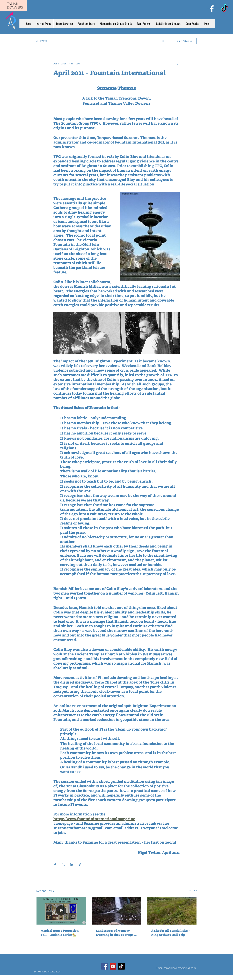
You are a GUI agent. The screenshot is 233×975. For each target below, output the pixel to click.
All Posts (41, 40)
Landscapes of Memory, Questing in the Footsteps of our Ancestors (116, 933)
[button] (163, 41)
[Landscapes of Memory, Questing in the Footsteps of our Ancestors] (116, 911)
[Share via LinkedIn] (71, 864)
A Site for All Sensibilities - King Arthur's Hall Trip (170, 933)
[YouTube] (113, 966)
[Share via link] (80, 864)
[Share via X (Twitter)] (63, 864)
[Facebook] (211, 8)
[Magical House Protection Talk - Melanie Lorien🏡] (61, 911)
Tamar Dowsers (15, 5)
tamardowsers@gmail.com (180, 968)
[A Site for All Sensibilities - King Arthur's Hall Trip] (171, 911)
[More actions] (178, 64)
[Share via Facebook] (55, 864)
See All (193, 890)
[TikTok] (224, 8)
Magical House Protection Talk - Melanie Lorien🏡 (60, 933)
